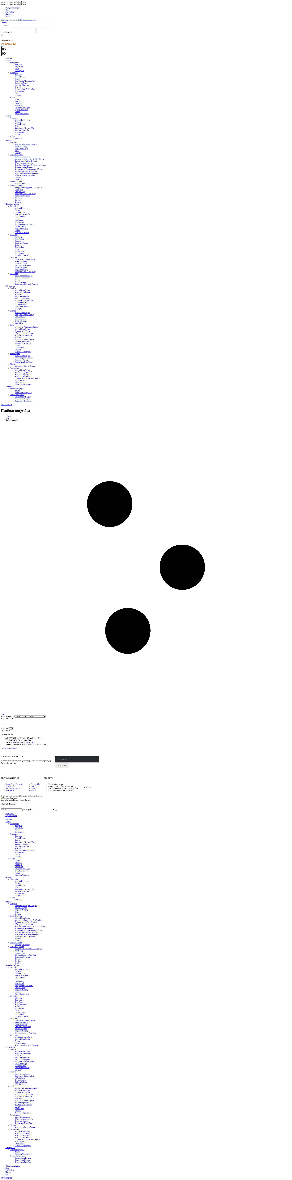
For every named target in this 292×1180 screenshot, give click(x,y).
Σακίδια (17, 134)
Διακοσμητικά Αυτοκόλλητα (25, 366)
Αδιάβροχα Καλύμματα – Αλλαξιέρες (28, 188)
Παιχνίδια (13, 142)
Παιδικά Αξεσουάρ (17, 186)
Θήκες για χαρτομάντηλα (24, 163)
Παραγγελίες (35, 784)
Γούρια (17, 280)
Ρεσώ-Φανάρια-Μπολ (22, 341)
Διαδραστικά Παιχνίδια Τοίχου (26, 144)
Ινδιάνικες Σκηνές (21, 261)
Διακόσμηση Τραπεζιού (23, 372)
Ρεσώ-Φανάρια (20, 282)
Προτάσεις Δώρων (12, 204)
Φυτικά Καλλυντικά (22, 233)
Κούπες (17, 245)
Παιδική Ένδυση (16, 181)
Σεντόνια (18, 202)
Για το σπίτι (14, 274)
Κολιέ (17, 69)
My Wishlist (9, 12)
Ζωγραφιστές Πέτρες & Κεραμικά (27, 378)
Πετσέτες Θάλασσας (22, 183)
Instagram (14, 748)
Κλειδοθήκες (19, 382)
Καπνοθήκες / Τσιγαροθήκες (25, 81)
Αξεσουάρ (14, 73)
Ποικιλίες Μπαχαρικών (23, 393)
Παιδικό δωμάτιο (16, 155)
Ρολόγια (18, 177)
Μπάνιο (13, 364)
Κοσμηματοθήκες (21, 243)
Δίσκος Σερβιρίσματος (23, 292)
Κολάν (17, 99)
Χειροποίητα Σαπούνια (23, 401)
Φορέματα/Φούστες (22, 114)
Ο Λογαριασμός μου (12, 788)
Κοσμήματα (14, 62)
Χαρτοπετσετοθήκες (22, 307)
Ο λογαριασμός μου (12, 8)
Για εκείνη (13, 235)
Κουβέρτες (19, 190)
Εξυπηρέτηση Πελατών (14, 784)
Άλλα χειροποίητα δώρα (23, 276)
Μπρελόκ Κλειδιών (22, 130)
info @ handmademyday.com (23, 742)
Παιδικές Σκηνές (21, 147)
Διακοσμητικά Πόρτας (23, 374)
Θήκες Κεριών (20, 380)
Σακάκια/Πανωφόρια (22, 108)
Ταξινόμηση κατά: (7, 716)
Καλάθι (8, 14)
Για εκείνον (14, 206)
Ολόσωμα (18, 103)
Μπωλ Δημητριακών (22, 296)
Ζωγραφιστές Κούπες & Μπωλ (26, 161)
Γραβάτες (18, 122)
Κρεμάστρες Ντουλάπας (23, 362)
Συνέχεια (12, 804)
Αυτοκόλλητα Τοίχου (22, 157)
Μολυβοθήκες (20, 317)
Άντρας (8, 116)
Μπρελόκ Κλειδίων (22, 85)
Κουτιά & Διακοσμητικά (23, 335)
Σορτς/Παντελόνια (21, 110)
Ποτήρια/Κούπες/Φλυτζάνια (25, 300)
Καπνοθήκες (19, 220)
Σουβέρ (17, 345)
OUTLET (6, 405)
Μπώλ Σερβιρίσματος (22, 298)
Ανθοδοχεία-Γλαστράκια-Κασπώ (26, 327)
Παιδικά (8, 140)
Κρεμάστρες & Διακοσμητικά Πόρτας (28, 169)
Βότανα (17, 391)
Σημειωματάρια (20, 251)
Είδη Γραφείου (20, 216)
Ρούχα (12, 97)
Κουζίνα (13, 288)
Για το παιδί (14, 257)
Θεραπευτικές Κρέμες (23, 397)
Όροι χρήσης (10, 790)
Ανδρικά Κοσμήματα (22, 120)
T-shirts (17, 112)
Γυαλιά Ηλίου (20, 77)
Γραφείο (13, 311)
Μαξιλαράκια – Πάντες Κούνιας (26, 171)
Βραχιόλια (18, 65)
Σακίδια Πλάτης (20, 227)
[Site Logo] (18, 20)
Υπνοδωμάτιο (15, 354)
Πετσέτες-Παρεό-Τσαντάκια (25, 89)
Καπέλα (17, 79)
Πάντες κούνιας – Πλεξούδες (25, 175)
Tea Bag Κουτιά (20, 304)
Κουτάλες (18, 294)
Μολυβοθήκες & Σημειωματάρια (27, 173)
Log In (7, 16)
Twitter (9, 748)
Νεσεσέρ (18, 87)
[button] (4, 22)
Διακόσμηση (14, 368)
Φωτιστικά (18, 179)
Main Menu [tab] (9, 814)
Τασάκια (18, 350)
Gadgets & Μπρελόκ (22, 214)
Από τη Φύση (10, 386)
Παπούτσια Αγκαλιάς (22, 196)
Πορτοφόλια (19, 91)
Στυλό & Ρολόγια (21, 321)
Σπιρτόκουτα (19, 253)
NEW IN (8, 58)
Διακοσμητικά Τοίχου (22, 376)
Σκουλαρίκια (19, 71)
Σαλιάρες (18, 200)
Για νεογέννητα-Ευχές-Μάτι (25, 259)
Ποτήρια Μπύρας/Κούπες (24, 224)
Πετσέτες (18, 198)
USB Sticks (19, 323)
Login (33, 788)
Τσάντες (18, 93)
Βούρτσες (18, 75)
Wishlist (33, 790)
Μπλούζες (18, 101)
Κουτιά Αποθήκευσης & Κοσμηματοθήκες (30, 165)
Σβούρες (18, 153)
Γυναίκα (8, 60)
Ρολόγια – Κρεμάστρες (23, 343)
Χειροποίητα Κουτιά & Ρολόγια (26, 284)
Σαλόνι (12, 325)
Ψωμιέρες (18, 309)
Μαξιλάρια (18, 337)
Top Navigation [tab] (11, 816)
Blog (7, 10)
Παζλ (17, 151)
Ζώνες (17, 126)
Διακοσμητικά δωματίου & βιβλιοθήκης (29, 159)
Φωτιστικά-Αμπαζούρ (23, 352)
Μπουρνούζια (20, 192)
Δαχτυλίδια (19, 67)
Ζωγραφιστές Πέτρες (22, 331)
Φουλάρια (18, 95)
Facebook (3, 748)
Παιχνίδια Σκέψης (21, 149)
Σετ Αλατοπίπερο (21, 302)
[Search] (36, 30)
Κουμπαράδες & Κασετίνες (25, 167)
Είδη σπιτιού (10, 286)
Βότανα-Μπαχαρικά (17, 389)
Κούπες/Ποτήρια (21, 263)
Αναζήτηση (35, 786)
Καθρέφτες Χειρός (21, 83)
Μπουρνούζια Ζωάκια (23, 265)
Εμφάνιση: (5, 718)
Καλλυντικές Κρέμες (22, 399)
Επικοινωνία (9, 786)
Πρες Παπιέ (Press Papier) (24, 315)
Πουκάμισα (19, 106)
